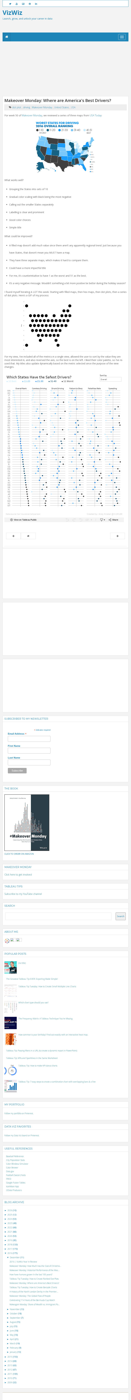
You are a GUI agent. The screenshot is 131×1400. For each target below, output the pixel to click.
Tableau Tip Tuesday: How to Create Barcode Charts (33, 1287)
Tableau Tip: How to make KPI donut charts (37, 1065)
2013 (10, 1365)
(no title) (22, 963)
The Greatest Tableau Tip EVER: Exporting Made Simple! (32, 978)
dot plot (17, 107)
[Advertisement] (65, 69)
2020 (10, 1236)
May (12, 1334)
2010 (10, 1378)
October (14, 1313)
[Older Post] (117, 536)
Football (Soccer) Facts (16, 1175)
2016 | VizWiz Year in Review (23, 1261)
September (15, 1317)
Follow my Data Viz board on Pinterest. (21, 1135)
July (12, 1326)
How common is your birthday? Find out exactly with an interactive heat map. (53, 1034)
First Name (14, 745)
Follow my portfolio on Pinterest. (18, 1113)
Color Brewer (12, 1167)
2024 (10, 1218)
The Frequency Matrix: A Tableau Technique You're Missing (45, 1018)
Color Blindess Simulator (17, 1163)
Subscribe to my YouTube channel (23, 894)
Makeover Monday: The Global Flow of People (30, 1295)
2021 (10, 1231)
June (12, 1330)
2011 (10, 1373)
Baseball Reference (15, 1156)
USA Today (95, 115)
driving (27, 107)
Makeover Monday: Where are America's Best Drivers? (34, 1283)
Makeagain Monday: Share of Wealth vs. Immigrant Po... (35, 1304)
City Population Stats (15, 1160)
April (12, 1339)
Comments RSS (106, 1396)
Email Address (17, 733)
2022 (10, 1227)
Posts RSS (95, 1396)
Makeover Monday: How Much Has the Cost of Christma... (35, 1266)
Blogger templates (60, 1396)
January (13, 1352)
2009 (10, 1382)
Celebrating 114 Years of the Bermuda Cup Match (32, 1300)
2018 (10, 1244)
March (13, 1343)
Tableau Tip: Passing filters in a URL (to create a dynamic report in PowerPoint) (41, 1050)
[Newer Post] (13, 536)
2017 (10, 1248)
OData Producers (14, 1190)
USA (73, 107)
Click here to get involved (18, 874)
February (14, 1347)
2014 (10, 1361)
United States (62, 107)
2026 (10, 1210)
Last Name (14, 757)
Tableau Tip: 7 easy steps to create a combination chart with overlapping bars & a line (57, 1081)
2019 (10, 1240)
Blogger (47, 1396)
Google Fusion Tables (15, 1182)
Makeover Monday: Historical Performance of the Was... (34, 1270)
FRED (8, 1178)
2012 (10, 1369)
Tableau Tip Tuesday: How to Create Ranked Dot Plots (34, 1278)
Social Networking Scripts (80, 1396)
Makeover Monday (42, 107)
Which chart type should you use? (33, 1002)
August (13, 1322)
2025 (10, 1214)
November (15, 1309)
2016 (10, 1253)
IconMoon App (12, 1186)
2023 (10, 1223)
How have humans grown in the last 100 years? (31, 1274)
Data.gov (10, 1171)
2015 (10, 1356)
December (15, 1257)
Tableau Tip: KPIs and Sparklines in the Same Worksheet (32, 1058)
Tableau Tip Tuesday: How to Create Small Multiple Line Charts (47, 986)
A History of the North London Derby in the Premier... (34, 1291)
